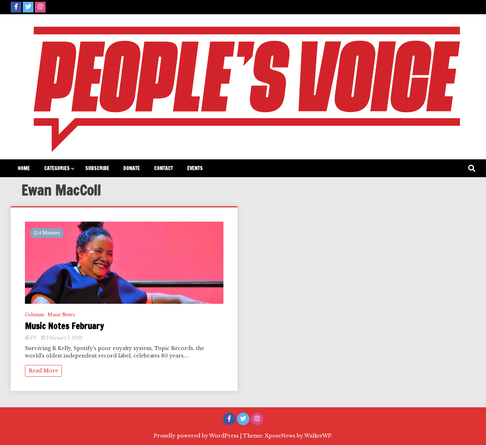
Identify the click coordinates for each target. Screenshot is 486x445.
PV (33, 337)
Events (195, 168)
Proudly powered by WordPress (197, 436)
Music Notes (61, 314)
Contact (163, 168)
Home (24, 168)
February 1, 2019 (64, 337)
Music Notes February (64, 326)
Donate (131, 168)
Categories (57, 168)
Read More (43, 370)
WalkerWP (317, 436)
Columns (34, 314)
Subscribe (97, 168)
